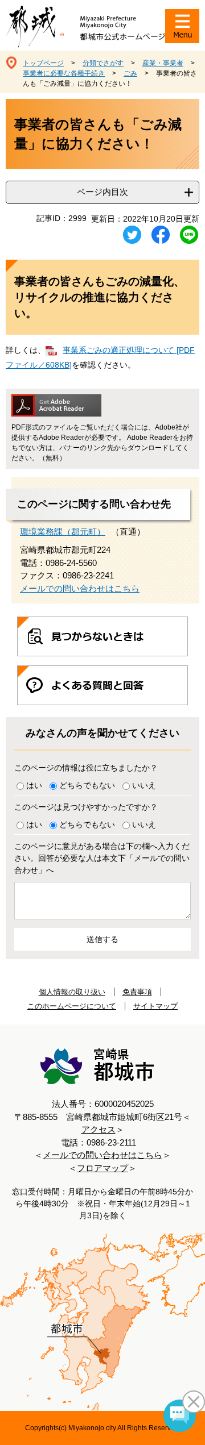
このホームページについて (71, 1006)
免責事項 (137, 992)
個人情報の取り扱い (72, 992)
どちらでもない (87, 785)
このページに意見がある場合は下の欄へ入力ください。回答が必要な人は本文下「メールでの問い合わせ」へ (102, 858)
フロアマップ (102, 1168)
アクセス (98, 1129)
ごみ (130, 73)
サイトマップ (155, 1006)
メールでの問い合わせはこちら (80, 588)
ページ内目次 (102, 192)
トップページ (43, 63)
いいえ (144, 785)
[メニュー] (182, 26)
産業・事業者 (162, 63)
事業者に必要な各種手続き (64, 73)
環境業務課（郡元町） (62, 531)
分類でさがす (103, 63)
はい (34, 785)
